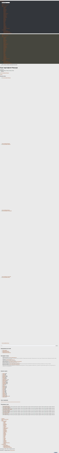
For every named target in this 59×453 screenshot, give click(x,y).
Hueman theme (12, 450)
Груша (4, 12)
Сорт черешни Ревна (6, 412)
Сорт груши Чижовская (6, 410)
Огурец (4, 20)
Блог (2, 5)
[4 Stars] (9, 70)
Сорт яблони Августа (13, 357)
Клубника (4, 16)
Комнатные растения (6, 32)
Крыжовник (5, 17)
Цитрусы (4, 26)
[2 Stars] (4, 70)
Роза (4, 53)
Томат (4, 25)
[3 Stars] (6, 70)
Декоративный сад (6, 31)
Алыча (4, 8)
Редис (4, 52)
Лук (3, 385)
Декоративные (5, 13)
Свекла (4, 23)
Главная (3, 4)
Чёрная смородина (6, 28)
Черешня (4, 27)
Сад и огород (5, 30)
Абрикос (4, 7)
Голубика (4, 42)
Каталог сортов (4, 6)
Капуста (4, 45)
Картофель (5, 15)
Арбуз (4, 38)
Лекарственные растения (7, 63)
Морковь (4, 19)
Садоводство (4, 60)
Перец (4, 21)
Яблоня (4, 59)
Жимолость (5, 14)
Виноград (5, 10)
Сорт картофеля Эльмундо (10, 359)
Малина (4, 49)
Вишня (4, 11)
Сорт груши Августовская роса (15, 364)
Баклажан (5, 9)
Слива (4, 24)
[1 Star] (1, 70)
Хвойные (4, 56)
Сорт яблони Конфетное (6, 407)
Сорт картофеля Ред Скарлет (7, 409)
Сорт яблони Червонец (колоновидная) (15, 361)
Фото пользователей (5, 35)
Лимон (4, 18)
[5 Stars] (12, 70)
